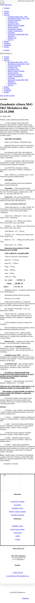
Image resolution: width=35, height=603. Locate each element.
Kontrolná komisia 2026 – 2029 (17, 62)
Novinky (6, 57)
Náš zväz (7, 60)
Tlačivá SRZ (17, 533)
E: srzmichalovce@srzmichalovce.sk (17, 576)
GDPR (17, 536)
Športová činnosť (13, 73)
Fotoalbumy (7, 90)
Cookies (17, 539)
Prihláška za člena (17, 526)
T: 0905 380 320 (17, 572)
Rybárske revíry (13, 67)
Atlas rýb (10, 85)
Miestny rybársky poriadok (16, 71)
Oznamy (6, 58)
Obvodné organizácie (14, 65)
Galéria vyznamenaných (15, 76)
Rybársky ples (12, 83)
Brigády (6, 87)
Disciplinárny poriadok (15, 74)
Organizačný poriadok (17, 501)
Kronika (6, 92)
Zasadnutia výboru (13, 69)
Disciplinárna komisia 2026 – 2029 (18, 64)
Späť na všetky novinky (7, 95)
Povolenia (7, 89)
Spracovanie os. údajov (17, 529)
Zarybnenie (11, 78)
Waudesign (25, 598)
